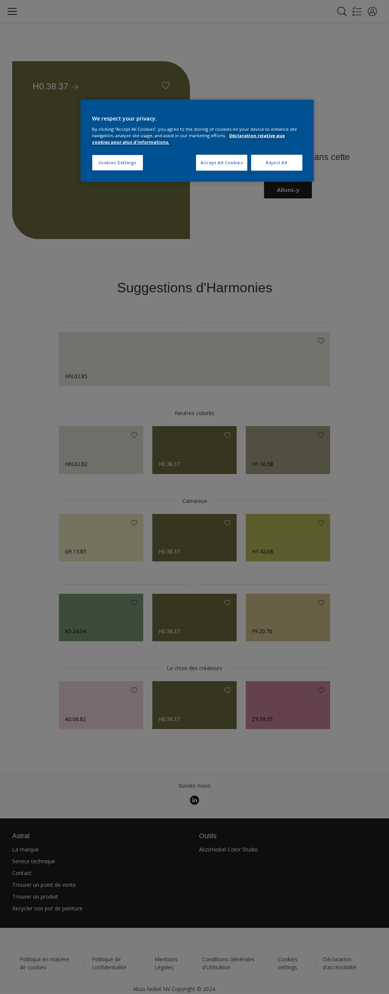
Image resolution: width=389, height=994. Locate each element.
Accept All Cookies (222, 162)
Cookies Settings (117, 162)
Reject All (277, 162)
